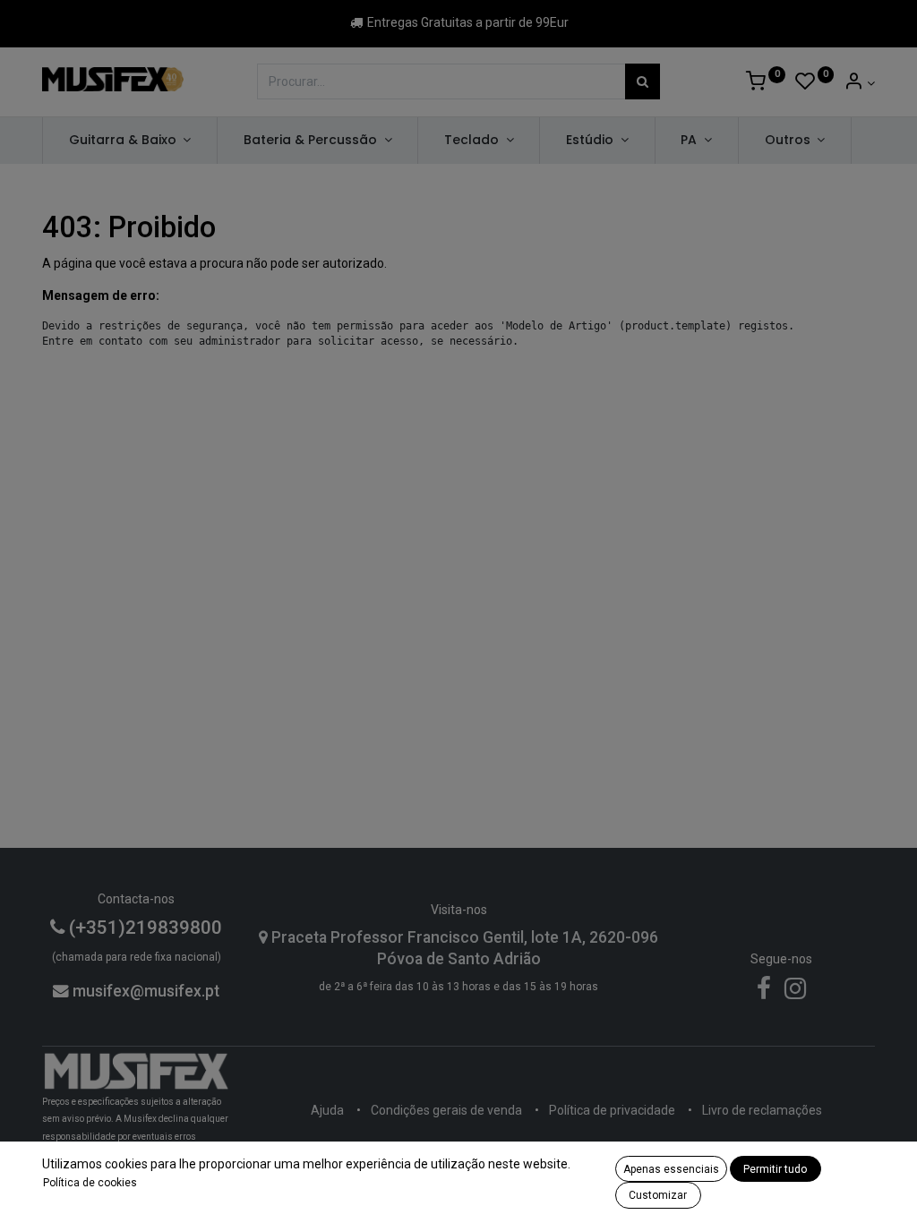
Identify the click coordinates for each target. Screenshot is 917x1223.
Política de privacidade (612, 1110)
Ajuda (327, 1110)
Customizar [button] (658, 1195)
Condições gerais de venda (446, 1110)
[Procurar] (642, 81)
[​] (764, 993)
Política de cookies (90, 1182)
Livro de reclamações (762, 1110)
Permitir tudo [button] (775, 1169)
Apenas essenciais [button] (671, 1169)
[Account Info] (859, 83)
